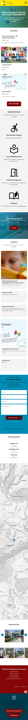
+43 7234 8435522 (14, 677)
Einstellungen (14, 715)
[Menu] (26, 3)
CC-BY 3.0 (26, 619)
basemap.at (21, 619)
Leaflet (16, 619)
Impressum (24, 686)
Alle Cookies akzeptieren (14, 711)
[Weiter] (25, 635)
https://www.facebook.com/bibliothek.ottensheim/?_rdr (25, 692)
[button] (14, 540)
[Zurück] (2, 635)
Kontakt (14, 228)
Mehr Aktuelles (14, 104)
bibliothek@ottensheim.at (14, 386)
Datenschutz (16, 686)
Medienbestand (22, 206)
